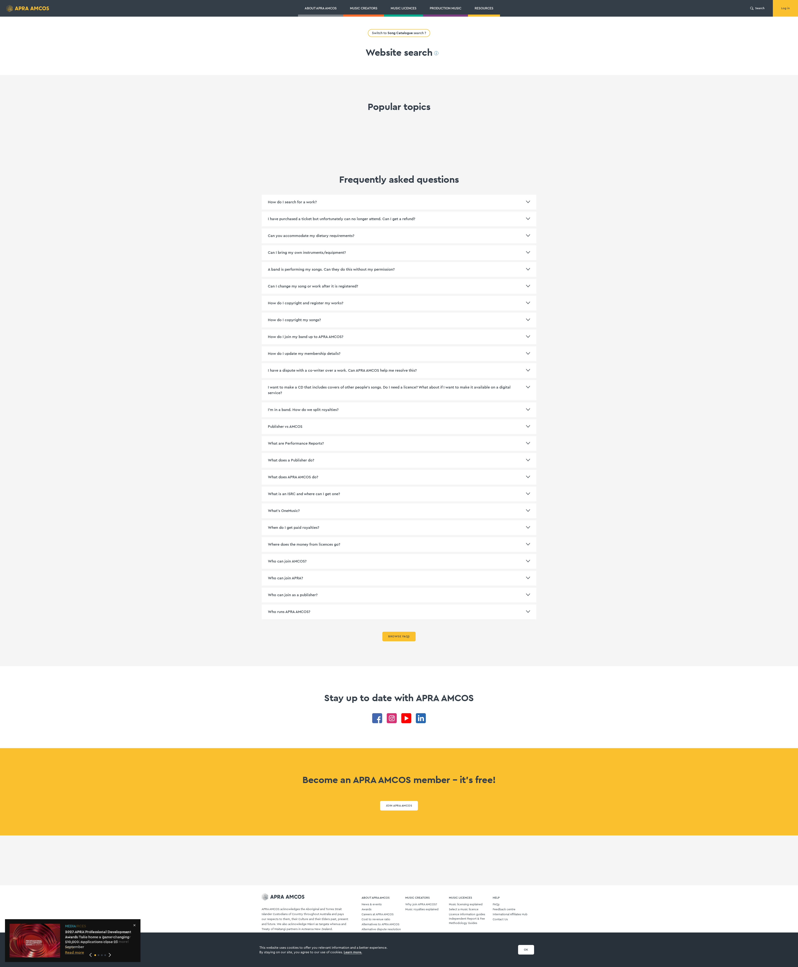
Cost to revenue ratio (376, 919)
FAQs (496, 904)
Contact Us (500, 919)
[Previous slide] (90, 955)
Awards (366, 909)
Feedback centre (504, 909)
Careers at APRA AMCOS (378, 914)
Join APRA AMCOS (399, 805)
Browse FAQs (399, 636)
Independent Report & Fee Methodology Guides (467, 921)
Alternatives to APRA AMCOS (380, 924)
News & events (372, 904)
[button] (95, 955)
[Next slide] (109, 955)
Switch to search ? (399, 33)
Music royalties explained (421, 909)
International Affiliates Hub (510, 914)
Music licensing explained (466, 904)
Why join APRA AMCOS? (421, 904)
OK (526, 949)
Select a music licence (463, 909)
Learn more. (353, 952)
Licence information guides (467, 914)
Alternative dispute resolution (381, 929)
